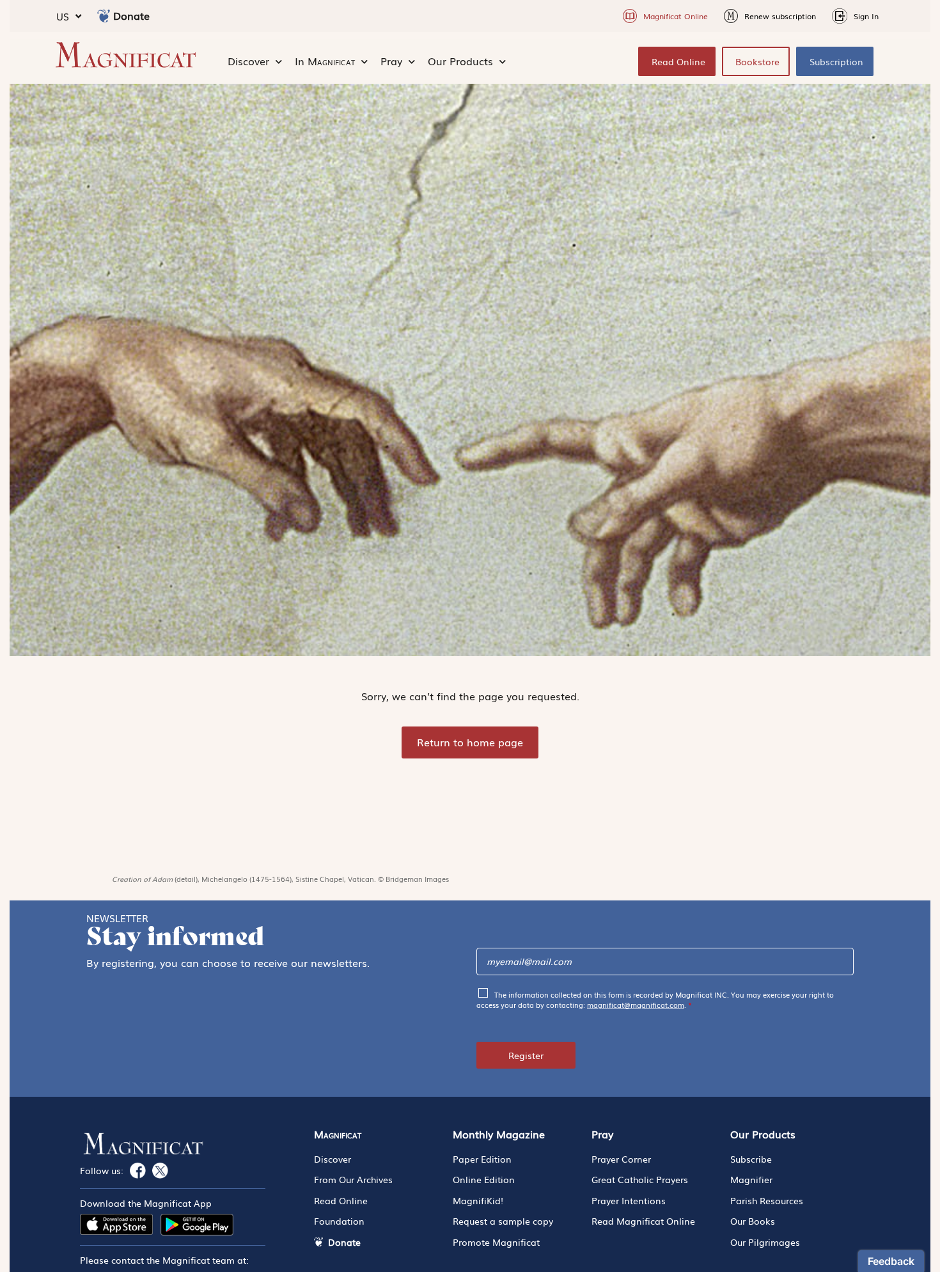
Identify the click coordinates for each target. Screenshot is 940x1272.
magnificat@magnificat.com (635, 1005)
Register (526, 1055)
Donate (131, 15)
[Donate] (103, 16)
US (62, 16)
